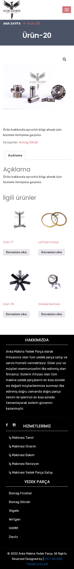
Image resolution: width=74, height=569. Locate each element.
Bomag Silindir (28, 142)
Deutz (13, 537)
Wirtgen (15, 519)
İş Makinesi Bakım (22, 455)
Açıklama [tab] (15, 155)
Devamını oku (16, 252)
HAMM (13, 528)
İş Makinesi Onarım (22, 446)
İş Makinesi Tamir (21, 438)
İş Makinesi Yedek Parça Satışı (31, 472)
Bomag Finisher (20, 493)
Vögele (14, 511)
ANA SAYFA (12, 23)
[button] (64, 59)
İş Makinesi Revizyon (24, 464)
